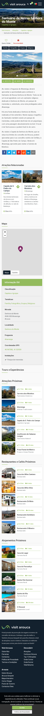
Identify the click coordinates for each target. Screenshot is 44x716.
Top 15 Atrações (30, 657)
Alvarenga (9, 339)
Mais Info (8, 211)
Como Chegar (7, 681)
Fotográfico (15, 303)
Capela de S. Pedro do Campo (9, 188)
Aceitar (22, 708)
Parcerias (5, 654)
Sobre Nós (5, 651)
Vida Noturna (28, 665)
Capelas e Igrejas (9, 25)
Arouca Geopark (8, 676)
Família (8, 303)
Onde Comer (28, 659)
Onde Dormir (28, 662)
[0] (31, 4)
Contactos (5, 657)
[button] (20, 249)
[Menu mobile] (40, 4)
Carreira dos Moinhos (29, 187)
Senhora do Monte (12, 329)
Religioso (31, 303)
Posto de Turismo (8, 684)
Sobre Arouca (7, 673)
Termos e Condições (9, 662)
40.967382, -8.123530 (13, 349)
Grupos (24, 303)
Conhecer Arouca (30, 654)
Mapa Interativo (7, 678)
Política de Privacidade (22, 712)
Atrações (27, 651)
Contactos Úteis (7, 686)
